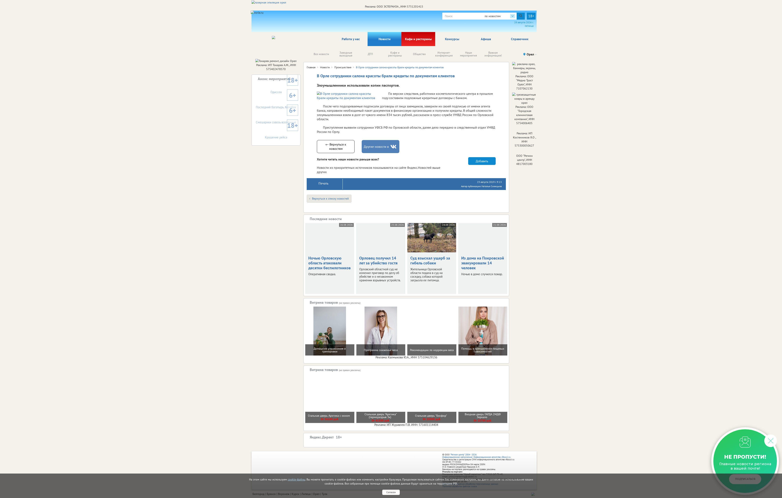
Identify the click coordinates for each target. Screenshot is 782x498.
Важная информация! (493, 54)
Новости (385, 39)
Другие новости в (376, 147)
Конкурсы (452, 39)
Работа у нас (351, 39)
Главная (311, 67)
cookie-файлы (296, 479)
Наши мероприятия (468, 54)
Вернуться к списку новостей (330, 198)
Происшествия (342, 67)
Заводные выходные (345, 54)
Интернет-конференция (444, 54)
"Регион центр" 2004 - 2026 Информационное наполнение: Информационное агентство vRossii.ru (476, 455)
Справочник (519, 39)
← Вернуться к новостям (335, 146)
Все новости (321, 54)
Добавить (482, 161)
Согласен (391, 492)
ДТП (370, 54)
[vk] (393, 146)
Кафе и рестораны (418, 39)
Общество (419, 54)
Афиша (486, 39)
